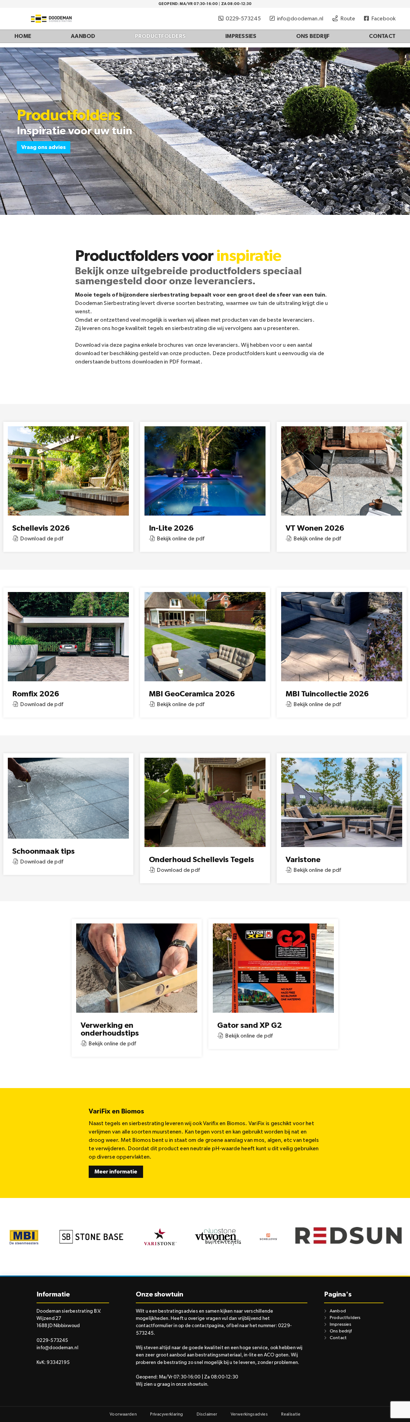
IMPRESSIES (241, 36)
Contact (338, 1338)
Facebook (383, 18)
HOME (23, 36)
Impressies (340, 1324)
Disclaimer (207, 1414)
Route (347, 18)
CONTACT (382, 36)
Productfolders (345, 1317)
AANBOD (83, 36)
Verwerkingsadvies (249, 1414)
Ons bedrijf (341, 1331)
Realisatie (290, 1414)
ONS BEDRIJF (313, 36)
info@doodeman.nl (300, 18)
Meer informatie (116, 1172)
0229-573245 (243, 18)
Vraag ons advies (43, 147)
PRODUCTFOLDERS (160, 36)
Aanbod (338, 1311)
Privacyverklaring (166, 1414)
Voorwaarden (123, 1414)
